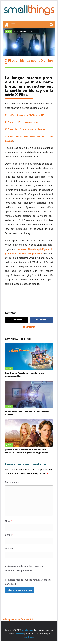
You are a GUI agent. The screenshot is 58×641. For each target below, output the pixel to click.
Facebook (41, 319)
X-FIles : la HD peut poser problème (25, 129)
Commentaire (13, 482)
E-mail (9, 534)
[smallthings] (6, 24)
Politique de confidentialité (18, 619)
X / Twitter (16, 319)
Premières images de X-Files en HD (24, 115)
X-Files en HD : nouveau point (21, 122)
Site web (9, 548)
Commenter (29, 327)
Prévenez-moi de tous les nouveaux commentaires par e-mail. (24, 568)
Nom (8, 521)
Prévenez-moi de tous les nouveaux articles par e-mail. (28, 581)
